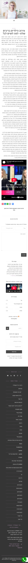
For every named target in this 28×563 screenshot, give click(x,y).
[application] (14, 288)
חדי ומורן (20, 519)
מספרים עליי (19, 413)
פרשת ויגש (19, 499)
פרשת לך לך (19, 471)
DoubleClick (19, 447)
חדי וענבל (20, 516)
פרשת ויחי (19, 502)
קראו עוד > (12, 275)
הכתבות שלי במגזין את (17, 461)
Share (20, 444)
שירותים (20, 388)
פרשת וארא (19, 509)
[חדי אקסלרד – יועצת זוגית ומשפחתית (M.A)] (14, 9)
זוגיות (14, 28)
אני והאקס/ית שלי (18, 304)
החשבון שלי (19, 437)
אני (21, 300)
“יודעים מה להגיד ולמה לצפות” (15, 406)
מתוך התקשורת (18, 409)
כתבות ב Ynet (19, 419)
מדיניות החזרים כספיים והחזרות (15, 440)
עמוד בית (20, 416)
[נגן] (20, 291)
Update (20, 450)
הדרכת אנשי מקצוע (17, 395)
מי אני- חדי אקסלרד (17, 385)
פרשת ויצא (19, 485)
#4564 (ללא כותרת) (17, 464)
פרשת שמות (19, 505)
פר (21, 474)
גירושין (20, 423)
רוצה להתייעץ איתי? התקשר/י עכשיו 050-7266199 (15, 546)
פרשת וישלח (19, 488)
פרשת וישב (19, 492)
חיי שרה (20, 478)
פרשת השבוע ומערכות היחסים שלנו (14, 468)
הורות (21, 307)
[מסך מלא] (7, 291)
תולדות (20, 481)
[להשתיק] (9, 291)
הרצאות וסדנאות (18, 402)
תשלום (20, 433)
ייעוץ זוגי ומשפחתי (17, 392)
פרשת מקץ (19, 495)
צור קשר (20, 399)
